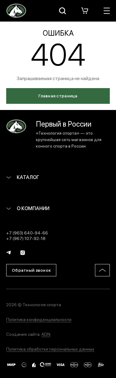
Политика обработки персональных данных (50, 349)
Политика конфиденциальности (38, 319)
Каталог (27, 177)
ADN (45, 334)
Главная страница (57, 95)
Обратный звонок (31, 270)
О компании (32, 208)
